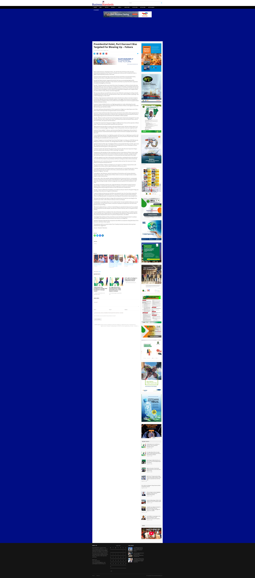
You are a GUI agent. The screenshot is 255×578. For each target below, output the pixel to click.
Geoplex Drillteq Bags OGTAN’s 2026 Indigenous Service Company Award (154, 501)
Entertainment (151, 7)
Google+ (100, 53)
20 (118, 560)
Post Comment (98, 319)
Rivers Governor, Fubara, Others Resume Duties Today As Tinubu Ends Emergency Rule (115, 265)
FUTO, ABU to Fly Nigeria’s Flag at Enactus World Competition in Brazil (131, 279)
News (100, 7)
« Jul (111, 571)
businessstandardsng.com (157, 575)
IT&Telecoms (135, 7)
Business (113, 7)
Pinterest (106, 53)
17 (110, 560)
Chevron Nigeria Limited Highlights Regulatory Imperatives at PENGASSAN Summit (153, 493)
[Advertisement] (127, 29)
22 (123, 560)
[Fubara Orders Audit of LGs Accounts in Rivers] (101, 259)
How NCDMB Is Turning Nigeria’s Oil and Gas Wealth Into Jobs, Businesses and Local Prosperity (153, 517)
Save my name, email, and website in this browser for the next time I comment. (109, 312)
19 (115, 560)
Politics (106, 7)
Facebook (97, 53)
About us (98, 575)
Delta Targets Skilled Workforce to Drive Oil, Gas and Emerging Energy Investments (154, 461)
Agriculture (126, 7)
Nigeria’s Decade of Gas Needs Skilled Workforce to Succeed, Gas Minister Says (154, 469)
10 (110, 557)
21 (120, 560)
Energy (119, 7)
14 (120, 557)
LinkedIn (103, 53)
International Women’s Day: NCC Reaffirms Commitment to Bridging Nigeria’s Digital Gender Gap (138, 560)
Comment (96, 302)
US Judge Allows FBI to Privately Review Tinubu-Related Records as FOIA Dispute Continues (115, 289)
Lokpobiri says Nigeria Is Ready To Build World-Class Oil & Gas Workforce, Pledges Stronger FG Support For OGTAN (153, 508)
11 (113, 557)
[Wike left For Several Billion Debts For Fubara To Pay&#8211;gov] (131, 259)
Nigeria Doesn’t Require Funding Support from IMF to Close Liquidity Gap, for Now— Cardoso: (119, 326)
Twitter (94, 53)
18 (113, 560)
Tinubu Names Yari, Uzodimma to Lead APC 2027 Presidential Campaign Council (100, 289)
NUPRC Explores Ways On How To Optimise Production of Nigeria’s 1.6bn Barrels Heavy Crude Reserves (115, 324)
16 (125, 557)
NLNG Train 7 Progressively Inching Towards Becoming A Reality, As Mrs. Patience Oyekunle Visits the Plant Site (154, 478)
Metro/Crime (142, 7)
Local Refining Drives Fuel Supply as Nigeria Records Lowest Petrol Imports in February (138, 549)
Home (95, 7)
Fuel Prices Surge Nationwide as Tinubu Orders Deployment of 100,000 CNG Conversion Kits (138, 554)
